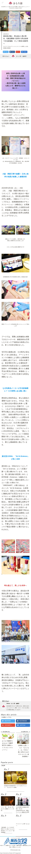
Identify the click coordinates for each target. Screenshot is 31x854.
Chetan (10, 853)
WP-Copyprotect (17, 853)
